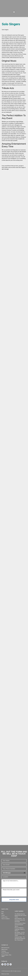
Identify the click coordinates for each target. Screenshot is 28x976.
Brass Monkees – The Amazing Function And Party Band (20, 920)
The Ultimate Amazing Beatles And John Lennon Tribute (20, 915)
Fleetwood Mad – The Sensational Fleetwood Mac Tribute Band (20, 938)
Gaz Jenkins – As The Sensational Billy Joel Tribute (20, 934)
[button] (14, 12)
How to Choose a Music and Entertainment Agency (20, 925)
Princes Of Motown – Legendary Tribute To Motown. (19, 929)
